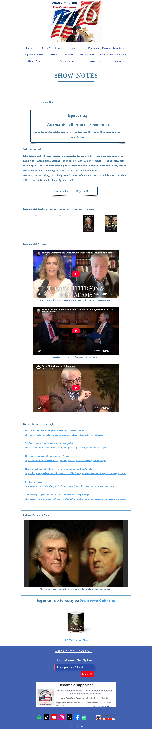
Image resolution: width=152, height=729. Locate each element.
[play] (123, 585)
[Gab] (84, 718)
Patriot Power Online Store (97, 600)
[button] (125, 26)
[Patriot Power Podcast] (77, 717)
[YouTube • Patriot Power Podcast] (54, 717)
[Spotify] (39, 717)
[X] (69, 717)
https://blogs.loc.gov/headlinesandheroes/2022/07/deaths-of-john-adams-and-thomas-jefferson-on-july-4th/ (75, 473)
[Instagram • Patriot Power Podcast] (62, 717)
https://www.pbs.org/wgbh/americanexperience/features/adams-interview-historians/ (65, 434)
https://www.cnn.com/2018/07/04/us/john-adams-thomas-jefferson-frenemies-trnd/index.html (70, 486)
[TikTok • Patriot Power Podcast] (46, 717)
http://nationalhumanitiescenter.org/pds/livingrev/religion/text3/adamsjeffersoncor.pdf (65, 447)
